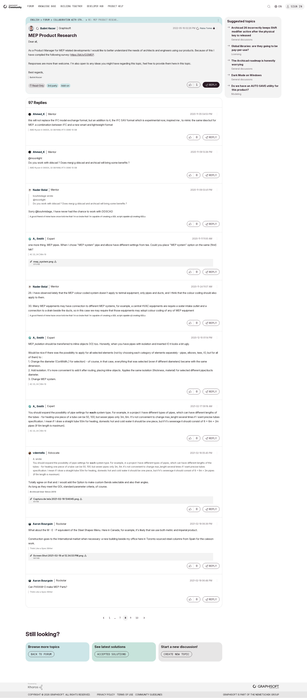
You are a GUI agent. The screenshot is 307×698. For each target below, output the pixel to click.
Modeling (236, 94)
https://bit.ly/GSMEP (82, 54)
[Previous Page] (104, 618)
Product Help (115, 6)
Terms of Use (125, 694)
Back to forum (41, 654)
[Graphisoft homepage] (266, 687)
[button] (190, 84)
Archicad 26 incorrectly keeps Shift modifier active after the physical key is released (254, 31)
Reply (213, 84)
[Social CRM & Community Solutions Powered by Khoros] (35, 686)
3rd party (52, 85)
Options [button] (218, 20)
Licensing (236, 54)
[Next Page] (144, 618)
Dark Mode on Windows (246, 75)
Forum (30, 6)
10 (137, 617)
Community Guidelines (148, 694)
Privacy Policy (106, 694)
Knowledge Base (47, 6)
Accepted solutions (111, 654)
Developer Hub (95, 6)
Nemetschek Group (267, 694)
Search (269, 6)
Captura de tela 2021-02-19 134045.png (56, 499)
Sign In (296, 6)
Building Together (71, 6)
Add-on (65, 85)
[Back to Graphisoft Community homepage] (13, 6)
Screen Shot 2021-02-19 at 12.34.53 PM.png (58, 555)
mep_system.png (43, 261)
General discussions (241, 39)
